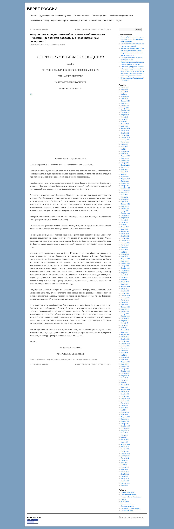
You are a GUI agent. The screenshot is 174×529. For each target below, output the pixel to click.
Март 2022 (124, 202)
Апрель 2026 (125, 96)
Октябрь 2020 (125, 240)
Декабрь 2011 (125, 474)
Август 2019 (125, 272)
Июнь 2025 (124, 119)
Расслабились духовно (39, 29)
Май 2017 (124, 327)
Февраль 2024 (125, 156)
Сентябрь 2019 (125, 270)
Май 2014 (124, 410)
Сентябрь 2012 (125, 456)
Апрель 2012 (125, 467)
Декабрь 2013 (125, 421)
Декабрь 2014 (125, 394)
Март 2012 (124, 469)
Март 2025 (124, 126)
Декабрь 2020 (125, 236)
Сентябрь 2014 (125, 401)
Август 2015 (125, 375)
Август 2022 (125, 192)
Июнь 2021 (124, 222)
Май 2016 (124, 355)
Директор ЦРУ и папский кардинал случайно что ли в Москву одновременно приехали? (132, 39)
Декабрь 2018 (125, 291)
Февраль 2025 (125, 128)
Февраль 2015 (125, 389)
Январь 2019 (125, 289)
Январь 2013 (125, 446)
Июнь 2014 (124, 408)
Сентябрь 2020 (125, 243)
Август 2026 (125, 87)
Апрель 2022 (125, 199)
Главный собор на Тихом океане (101, 20)
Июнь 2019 (124, 277)
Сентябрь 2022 (125, 190)
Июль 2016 (124, 350)
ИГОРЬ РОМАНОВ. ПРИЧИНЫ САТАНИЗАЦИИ (93, 29)
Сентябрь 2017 (125, 318)
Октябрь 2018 (125, 295)
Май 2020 (124, 252)
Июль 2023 (124, 169)
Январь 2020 (125, 261)
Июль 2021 (124, 220)
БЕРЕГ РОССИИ (42, 8)
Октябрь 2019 (125, 268)
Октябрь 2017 (125, 316)
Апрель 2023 (125, 176)
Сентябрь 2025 (125, 112)
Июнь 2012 (124, 462)
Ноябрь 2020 (125, 238)
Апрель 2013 (125, 440)
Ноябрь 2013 (125, 424)
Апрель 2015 (125, 385)
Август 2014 (125, 403)
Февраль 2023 (125, 179)
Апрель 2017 (125, 330)
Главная (33, 15)
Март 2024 (124, 153)
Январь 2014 (125, 419)
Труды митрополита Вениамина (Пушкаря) (55, 15)
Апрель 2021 (125, 227)
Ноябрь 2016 (125, 341)
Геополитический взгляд (39, 20)
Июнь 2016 (124, 353)
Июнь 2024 (124, 147)
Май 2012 (124, 465)
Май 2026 (124, 94)
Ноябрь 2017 (125, 314)
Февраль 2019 (125, 286)
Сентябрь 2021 (125, 215)
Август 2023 (125, 167)
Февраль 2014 (125, 417)
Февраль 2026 (125, 101)
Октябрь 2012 (125, 453)
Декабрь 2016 (125, 339)
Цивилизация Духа (99, 15)
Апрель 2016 (125, 357)
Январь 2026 (125, 103)
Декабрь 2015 (125, 366)
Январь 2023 (125, 181)
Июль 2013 (124, 433)
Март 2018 (124, 305)
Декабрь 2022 (125, 183)
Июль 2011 (124, 476)
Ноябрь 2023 (125, 163)
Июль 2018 (124, 302)
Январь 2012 (125, 472)
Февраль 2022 (125, 204)
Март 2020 (124, 256)
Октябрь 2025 (125, 110)
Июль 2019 (124, 275)
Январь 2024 (125, 158)
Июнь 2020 (124, 250)
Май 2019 (124, 279)
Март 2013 (124, 442)
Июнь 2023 (124, 172)
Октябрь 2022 (125, 188)
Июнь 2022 (124, 197)
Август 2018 (125, 300)
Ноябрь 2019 (125, 266)
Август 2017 (125, 321)
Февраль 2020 (125, 259)
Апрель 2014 (125, 412)
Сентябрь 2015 (125, 373)
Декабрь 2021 (125, 208)
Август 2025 (125, 115)
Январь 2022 (125, 206)
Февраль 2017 (125, 334)
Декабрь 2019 (125, 263)
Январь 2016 (125, 364)
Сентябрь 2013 (125, 428)
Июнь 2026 (124, 92)
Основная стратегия (81, 15)
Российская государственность (121, 15)
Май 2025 (124, 121)
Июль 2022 (124, 195)
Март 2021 (124, 229)
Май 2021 (124, 224)
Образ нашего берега (59, 20)
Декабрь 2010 (125, 481)
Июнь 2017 (124, 325)
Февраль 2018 (125, 307)
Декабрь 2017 (125, 311)
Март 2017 (124, 332)
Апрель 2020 (125, 254)
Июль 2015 (124, 378)
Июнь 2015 (124, 380)
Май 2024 (124, 149)
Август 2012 (125, 458)
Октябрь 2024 (125, 137)
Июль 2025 (124, 117)
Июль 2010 (124, 485)
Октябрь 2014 (125, 398)
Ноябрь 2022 (125, 186)
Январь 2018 (125, 309)
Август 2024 (125, 142)
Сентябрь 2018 (125, 298)
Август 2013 (125, 430)
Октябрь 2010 (125, 483)
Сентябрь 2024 (125, 140)
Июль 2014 (124, 405)
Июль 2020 (124, 247)
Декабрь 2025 (125, 105)
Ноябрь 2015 (125, 369)
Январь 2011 (125, 478)
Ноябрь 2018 (125, 293)
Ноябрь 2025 (125, 108)
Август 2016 (125, 348)
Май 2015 (124, 382)
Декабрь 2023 (125, 160)
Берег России (60, 44)
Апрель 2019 (125, 282)
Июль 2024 (124, 144)
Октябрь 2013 (125, 426)
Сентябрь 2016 (125, 346)
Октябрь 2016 (125, 343)
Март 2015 (124, 387)
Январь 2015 (125, 392)
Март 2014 (124, 414)
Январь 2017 (125, 337)
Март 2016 (124, 359)
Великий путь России (78, 20)
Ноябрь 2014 (125, 396)
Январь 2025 (125, 131)
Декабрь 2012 (125, 449)
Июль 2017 (124, 323)
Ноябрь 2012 (125, 451)
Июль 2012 (124, 460)
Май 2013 (124, 437)
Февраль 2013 (125, 444)
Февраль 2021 (125, 231)
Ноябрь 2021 (125, 211)
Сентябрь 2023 (125, 165)
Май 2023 (124, 174)
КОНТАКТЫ (125, 501)
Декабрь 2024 (125, 133)
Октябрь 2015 (125, 371)
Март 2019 (124, 284)
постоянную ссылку (90, 359)
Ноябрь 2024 (125, 135)
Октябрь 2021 (125, 213)
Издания (119, 20)
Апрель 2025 (125, 124)
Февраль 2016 (125, 362)
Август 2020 (125, 245)
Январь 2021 (125, 234)
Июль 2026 (124, 89)
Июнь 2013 (124, 435)
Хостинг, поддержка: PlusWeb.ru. (132, 517)
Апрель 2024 (125, 151)
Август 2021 (125, 218)
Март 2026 (124, 99)
